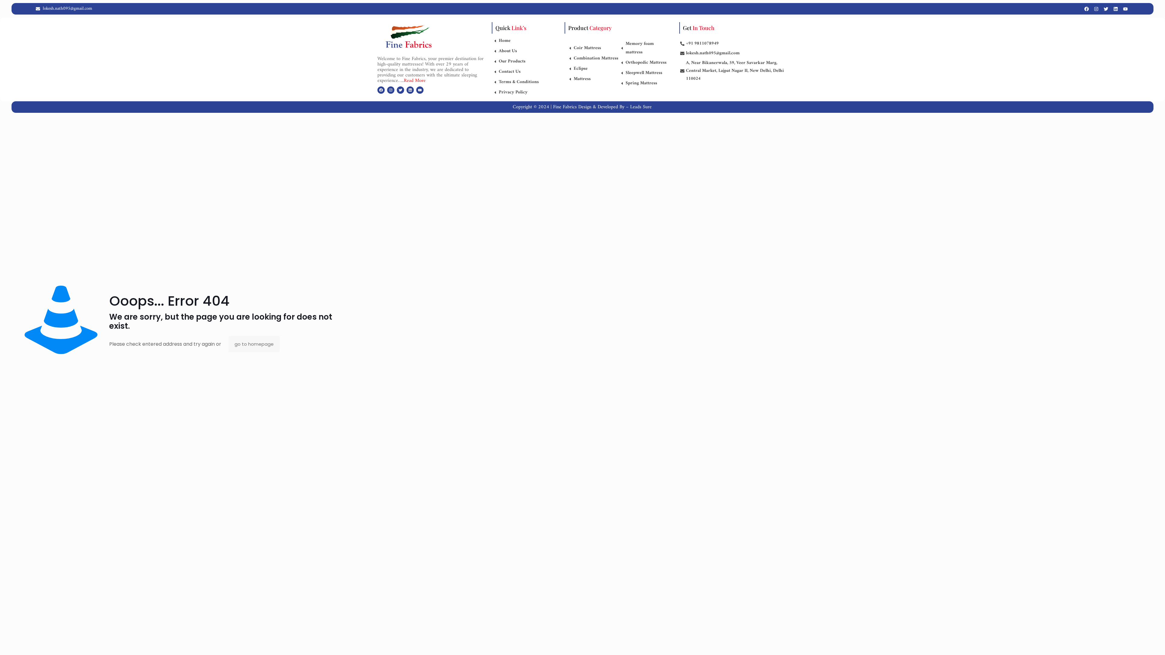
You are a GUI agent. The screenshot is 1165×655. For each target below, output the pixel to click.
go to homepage (254, 344)
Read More (415, 80)
